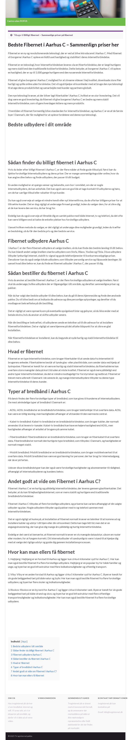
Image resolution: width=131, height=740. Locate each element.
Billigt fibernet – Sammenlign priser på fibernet (48, 35)
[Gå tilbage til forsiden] (65, 9)
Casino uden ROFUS (17, 21)
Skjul (24, 641)
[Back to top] (124, 733)
